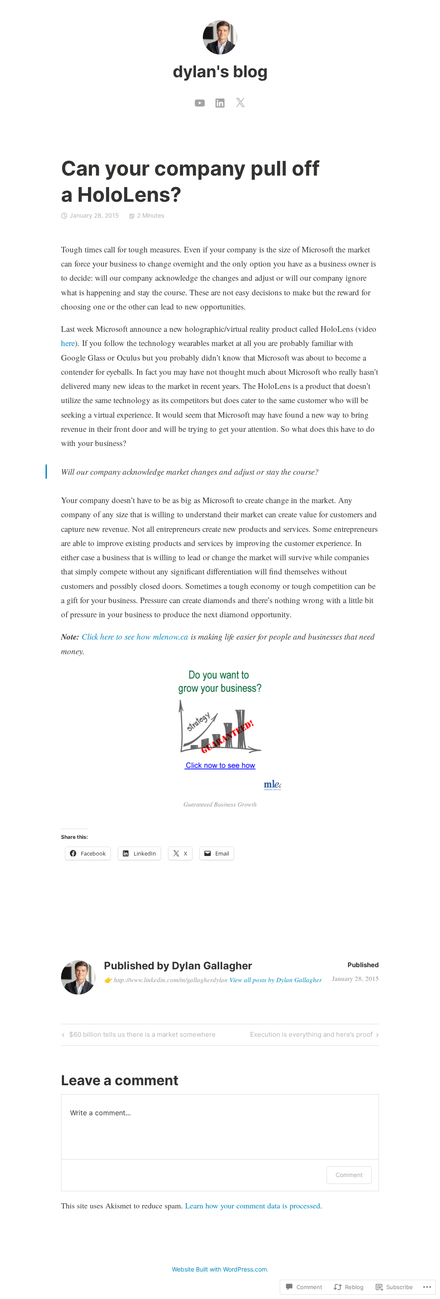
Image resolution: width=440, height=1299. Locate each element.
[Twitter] (240, 101)
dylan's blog (220, 71)
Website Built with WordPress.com (219, 1269)
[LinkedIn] (220, 101)
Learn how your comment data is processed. (253, 1205)
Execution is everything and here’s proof (311, 1036)
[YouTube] (199, 101)
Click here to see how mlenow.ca (135, 636)
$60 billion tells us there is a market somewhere (138, 1036)
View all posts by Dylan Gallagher (275, 979)
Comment (349, 1174)
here (68, 342)
